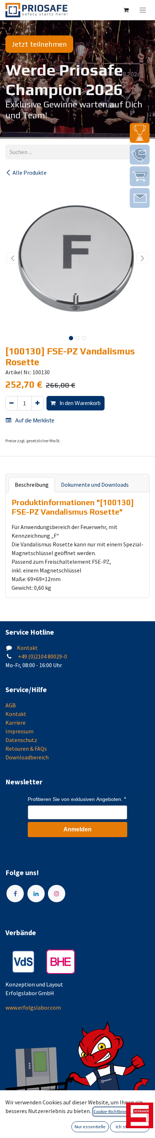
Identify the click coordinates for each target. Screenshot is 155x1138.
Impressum (19, 731)
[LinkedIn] (36, 893)
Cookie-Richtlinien (111, 1111)
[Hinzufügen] (37, 403)
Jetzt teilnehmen (39, 44)
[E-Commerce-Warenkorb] (126, 10)
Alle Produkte (29, 172)
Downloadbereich (27, 757)
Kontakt (27, 647)
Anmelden (77, 829)
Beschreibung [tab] (32, 484)
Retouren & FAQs (26, 748)
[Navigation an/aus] (143, 10)
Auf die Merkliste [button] (34, 420)
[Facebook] (15, 893)
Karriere (15, 722)
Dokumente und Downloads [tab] (95, 484)
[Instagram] (56, 893)
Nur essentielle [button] (90, 1126)
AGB (10, 705)
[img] (140, 133)
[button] (12, 258)
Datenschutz (21, 739)
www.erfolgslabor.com (33, 1007)
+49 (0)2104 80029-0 (42, 656)
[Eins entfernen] (11, 403)
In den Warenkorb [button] (79, 403)
